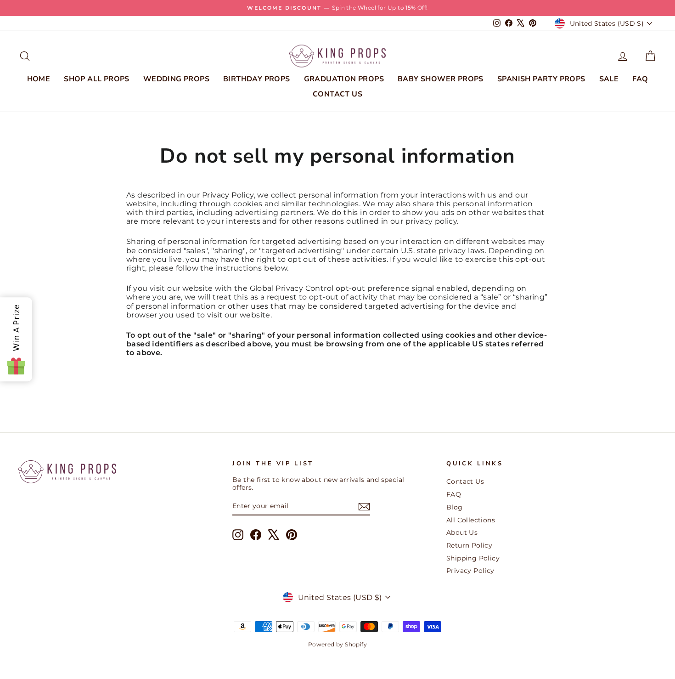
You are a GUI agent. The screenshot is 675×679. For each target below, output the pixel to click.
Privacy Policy (470, 570)
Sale (609, 79)
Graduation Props (344, 79)
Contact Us (337, 94)
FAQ (640, 79)
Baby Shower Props (441, 79)
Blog (454, 507)
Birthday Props (256, 79)
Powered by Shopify (337, 644)
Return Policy (469, 545)
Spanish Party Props (541, 79)
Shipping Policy (473, 558)
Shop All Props (96, 79)
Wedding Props (176, 79)
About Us (462, 532)
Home (39, 79)
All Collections (470, 520)
